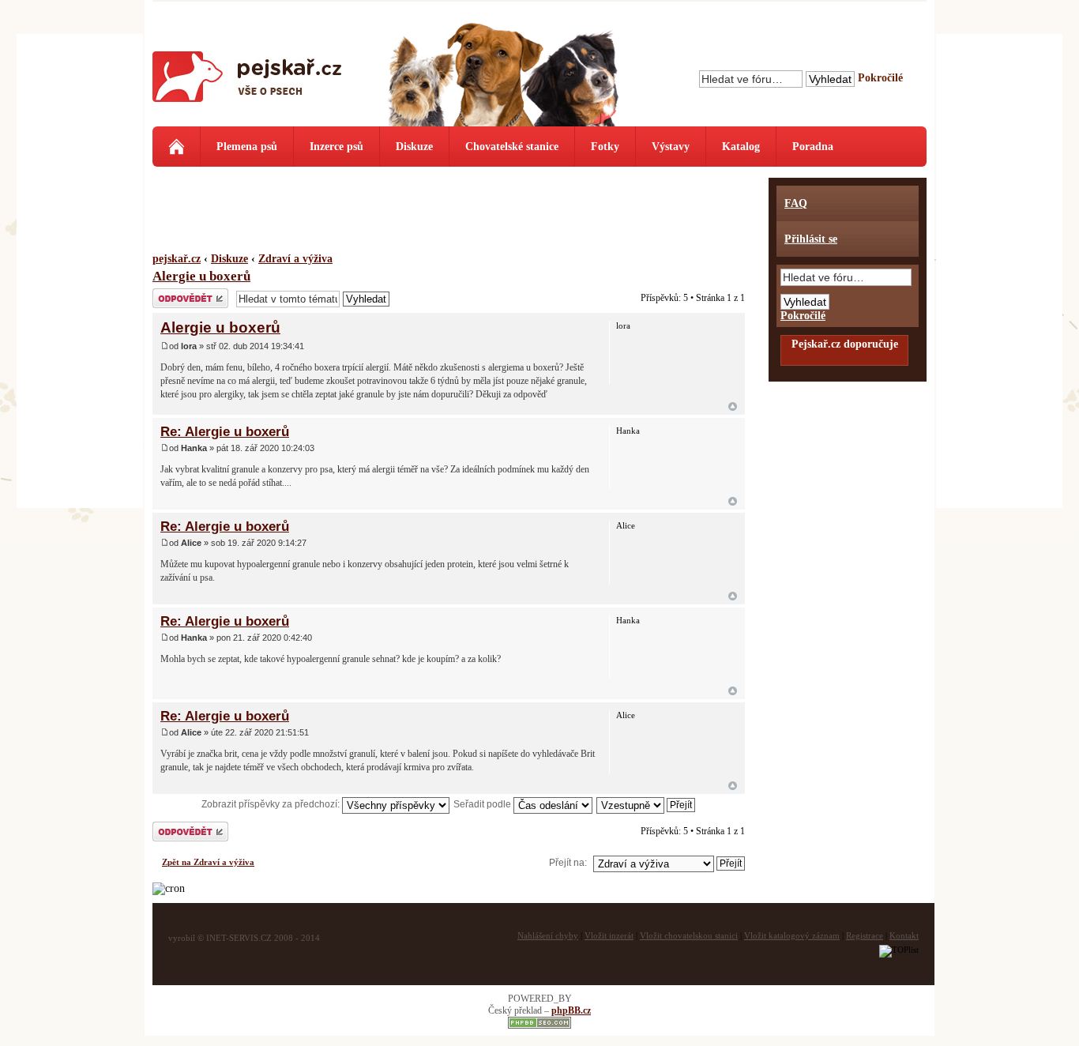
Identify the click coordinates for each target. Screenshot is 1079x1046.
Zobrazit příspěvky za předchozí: (271, 804)
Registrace (864, 935)
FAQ (795, 203)
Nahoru (732, 406)
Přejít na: (568, 862)
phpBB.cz (571, 1010)
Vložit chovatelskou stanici (689, 935)
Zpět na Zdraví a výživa (208, 862)
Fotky (605, 146)
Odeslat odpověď (187, 293)
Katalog (741, 146)
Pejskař (247, 83)
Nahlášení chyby (547, 935)
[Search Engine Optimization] (539, 1025)
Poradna (812, 146)
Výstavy (671, 146)
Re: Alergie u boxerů (224, 431)
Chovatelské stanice (511, 146)
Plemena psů (246, 146)
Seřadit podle (483, 804)
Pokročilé (880, 78)
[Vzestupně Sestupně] (646, 804)
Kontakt (904, 935)
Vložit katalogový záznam (792, 935)
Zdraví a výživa (295, 259)
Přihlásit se (810, 239)
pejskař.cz (176, 259)
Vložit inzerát (609, 935)
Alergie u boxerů (201, 276)
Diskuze (414, 146)
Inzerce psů (336, 146)
